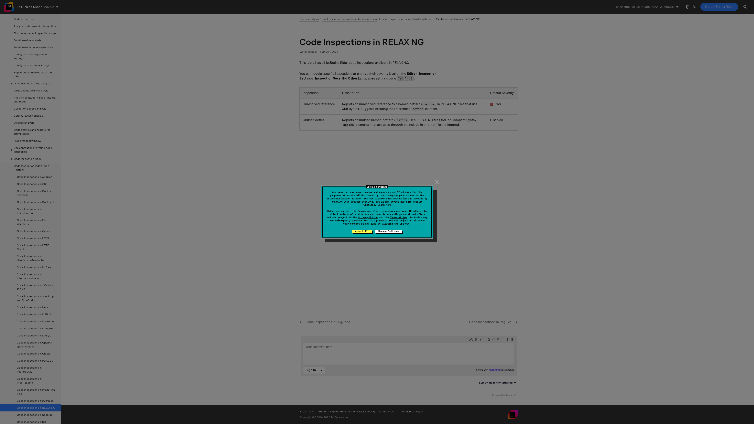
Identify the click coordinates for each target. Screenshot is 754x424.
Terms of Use (398, 217)
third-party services (348, 220)
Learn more (385, 205)
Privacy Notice (368, 217)
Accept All (362, 231)
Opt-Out (404, 223)
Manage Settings (388, 231)
